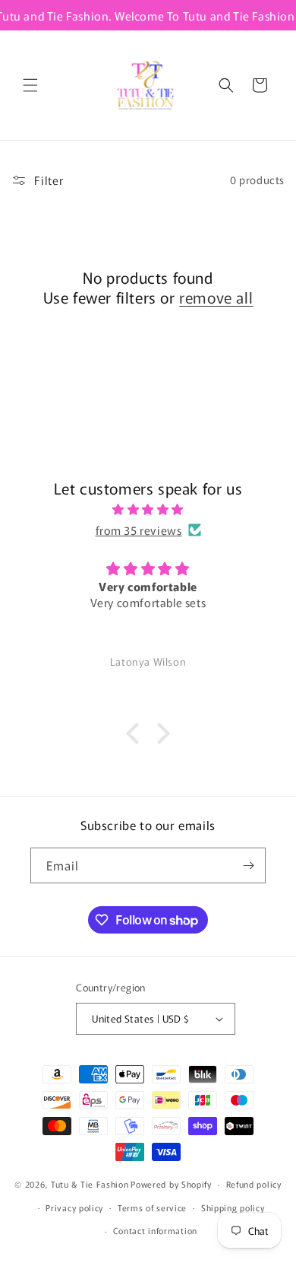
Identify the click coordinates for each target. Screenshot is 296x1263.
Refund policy (254, 1184)
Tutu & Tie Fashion (90, 1184)
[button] (30, 85)
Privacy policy (74, 1207)
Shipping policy (233, 1207)
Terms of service (152, 1207)
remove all (216, 297)
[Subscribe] (248, 865)
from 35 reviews (139, 530)
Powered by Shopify (171, 1184)
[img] (148, 509)
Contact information (155, 1230)
